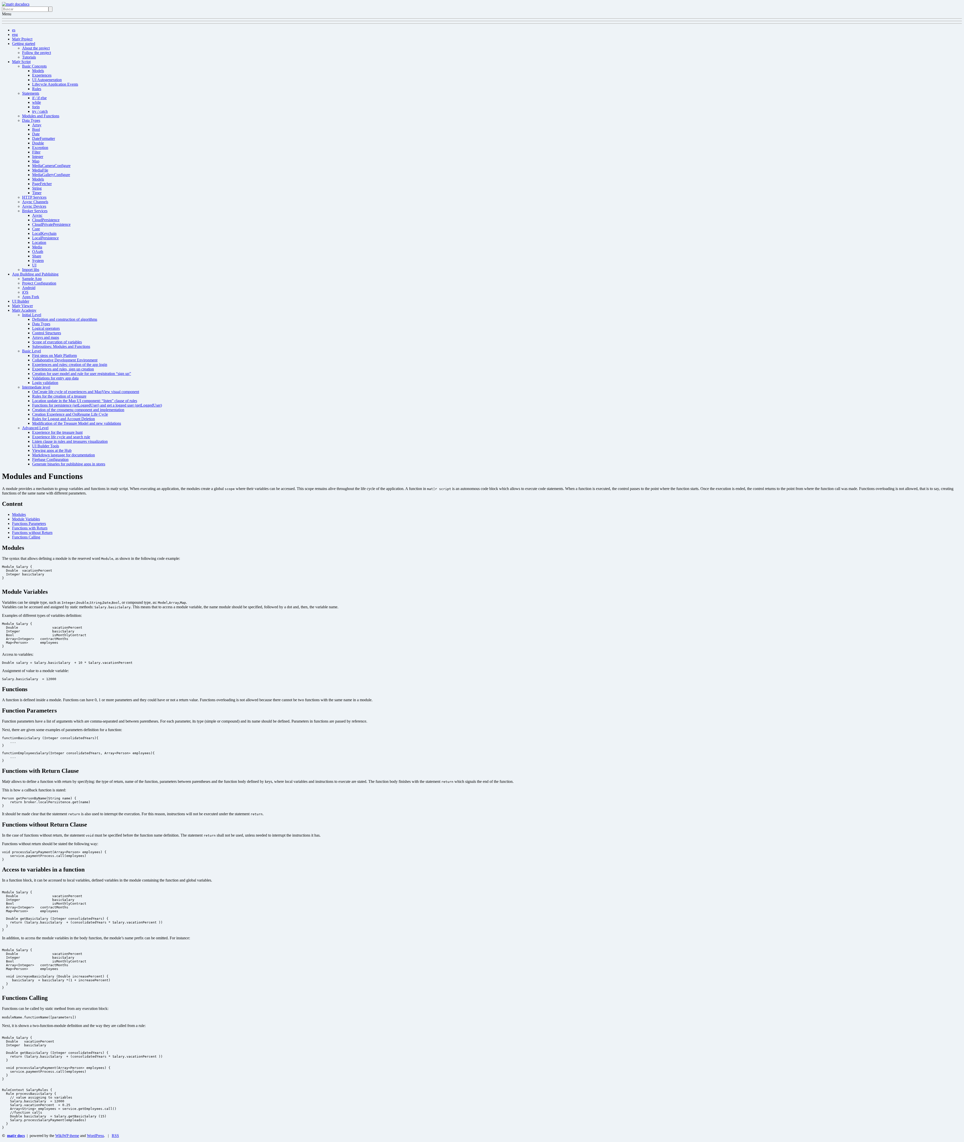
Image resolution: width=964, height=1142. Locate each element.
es (13, 30)
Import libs (30, 269)
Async (37, 215)
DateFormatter (43, 138)
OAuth (37, 251)
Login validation (45, 382)
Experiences (41, 75)
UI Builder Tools (45, 446)
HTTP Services (34, 197)
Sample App (32, 279)
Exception (40, 147)
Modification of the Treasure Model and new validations (76, 423)
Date (36, 134)
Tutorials (29, 57)
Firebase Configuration (50, 459)
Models (38, 71)
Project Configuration (39, 283)
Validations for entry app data (55, 378)
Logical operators (46, 328)
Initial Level (31, 315)
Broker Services (34, 211)
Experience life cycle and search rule (61, 437)
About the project (36, 48)
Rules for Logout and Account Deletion (63, 419)
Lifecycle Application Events (55, 84)
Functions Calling (26, 537)
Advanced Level (35, 428)
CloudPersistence (45, 220)
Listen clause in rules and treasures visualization (70, 441)
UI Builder (20, 301)
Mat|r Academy (24, 310)
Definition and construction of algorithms (64, 319)
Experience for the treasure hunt (57, 432)
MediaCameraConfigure (51, 166)
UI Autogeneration (47, 80)
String (37, 188)
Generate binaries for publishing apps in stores (68, 464)
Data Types (31, 120)
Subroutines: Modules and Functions (61, 346)
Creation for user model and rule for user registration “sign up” (81, 373)
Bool (36, 129)
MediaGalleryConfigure (51, 175)
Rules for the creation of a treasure (59, 396)
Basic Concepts (34, 66)
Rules (36, 89)
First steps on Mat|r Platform (54, 355)
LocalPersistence (45, 238)
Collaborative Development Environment (64, 360)
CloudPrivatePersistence (51, 224)
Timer (36, 193)
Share (36, 256)
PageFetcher (42, 184)
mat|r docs (16, 1135)
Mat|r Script (21, 62)
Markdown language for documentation (63, 455)
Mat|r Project (22, 39)
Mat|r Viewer (22, 306)
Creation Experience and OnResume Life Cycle (70, 414)
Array (36, 125)
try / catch (40, 111)
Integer (37, 156)
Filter (36, 152)
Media (37, 247)
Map (35, 161)
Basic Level (31, 351)
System (38, 260)
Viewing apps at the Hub (52, 450)
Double (38, 143)
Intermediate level (36, 387)
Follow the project (36, 52)
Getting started (23, 43)
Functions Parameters (29, 523)
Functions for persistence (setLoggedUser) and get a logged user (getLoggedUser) (97, 405)
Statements (30, 93)
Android (28, 288)
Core (36, 229)
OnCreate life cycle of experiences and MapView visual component (85, 392)
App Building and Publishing (35, 274)
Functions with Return (29, 528)
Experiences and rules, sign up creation (63, 369)
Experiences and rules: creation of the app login (69, 364)
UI (34, 265)
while (36, 102)
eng (15, 34)
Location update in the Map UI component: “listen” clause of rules (84, 401)
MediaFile (40, 170)
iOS (25, 292)
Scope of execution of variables (57, 342)
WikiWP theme (67, 1135)
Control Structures (46, 333)
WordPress (95, 1135)
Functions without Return (32, 532)
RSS (115, 1135)
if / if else (39, 98)
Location (39, 242)
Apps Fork (30, 297)
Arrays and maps (45, 337)
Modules (19, 514)
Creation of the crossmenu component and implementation (78, 410)
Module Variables (26, 519)
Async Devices (34, 206)
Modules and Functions (40, 116)
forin (36, 107)
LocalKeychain (44, 233)
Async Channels (35, 202)
